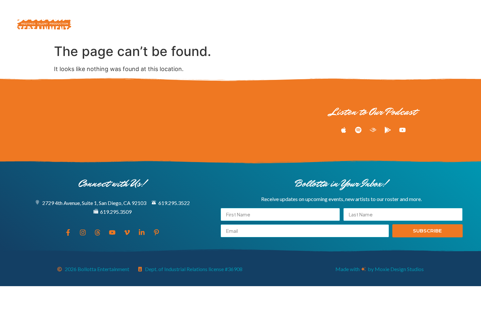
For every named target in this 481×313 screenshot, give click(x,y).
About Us (280, 20)
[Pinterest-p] (469, 20)
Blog (254, 20)
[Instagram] (408, 20)
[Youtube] (433, 20)
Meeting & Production (185, 20)
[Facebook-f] (396, 20)
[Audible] (373, 130)
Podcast (229, 20)
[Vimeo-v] (445, 20)
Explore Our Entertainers (122, 20)
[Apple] (343, 130)
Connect (340, 20)
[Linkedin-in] (457, 20)
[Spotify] (358, 130)
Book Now (310, 20)
